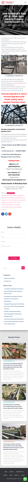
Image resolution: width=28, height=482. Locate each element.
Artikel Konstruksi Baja (9, 278)
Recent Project (19, 471)
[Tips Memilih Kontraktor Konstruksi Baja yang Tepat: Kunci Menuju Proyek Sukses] (14, 391)
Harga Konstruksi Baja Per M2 (19, 200)
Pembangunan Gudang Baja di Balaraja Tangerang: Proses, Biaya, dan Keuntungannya (13, 299)
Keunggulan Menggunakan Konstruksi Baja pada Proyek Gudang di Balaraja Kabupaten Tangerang (14, 306)
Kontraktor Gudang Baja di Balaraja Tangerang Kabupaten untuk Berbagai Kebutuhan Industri (12, 314)
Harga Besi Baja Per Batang (7, 197)
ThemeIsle (19, 478)
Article (23, 475)
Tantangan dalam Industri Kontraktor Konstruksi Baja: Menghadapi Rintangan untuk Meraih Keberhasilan (13, 446)
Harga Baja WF (20, 195)
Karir (11, 475)
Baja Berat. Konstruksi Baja (10, 195)
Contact (5, 475)
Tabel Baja (3, 209)
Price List (11, 471)
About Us (17, 475)
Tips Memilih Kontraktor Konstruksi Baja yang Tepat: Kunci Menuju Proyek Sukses (13, 406)
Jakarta (18, 202)
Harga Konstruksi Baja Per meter (8, 202)
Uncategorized (7, 281)
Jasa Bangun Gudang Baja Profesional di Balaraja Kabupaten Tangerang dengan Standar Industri (13, 291)
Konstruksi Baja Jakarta (6, 207)
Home (6, 471)
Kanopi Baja (17, 204)
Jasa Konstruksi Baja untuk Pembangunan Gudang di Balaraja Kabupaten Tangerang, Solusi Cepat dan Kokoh (14, 321)
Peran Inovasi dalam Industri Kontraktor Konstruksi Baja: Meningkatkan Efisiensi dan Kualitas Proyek (13, 366)
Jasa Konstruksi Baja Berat (7, 204)
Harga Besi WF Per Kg (6, 200)
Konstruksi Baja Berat (17, 83)
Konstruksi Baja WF (17, 207)
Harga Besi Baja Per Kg (20, 197)
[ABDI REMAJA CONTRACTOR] (8, 2)
